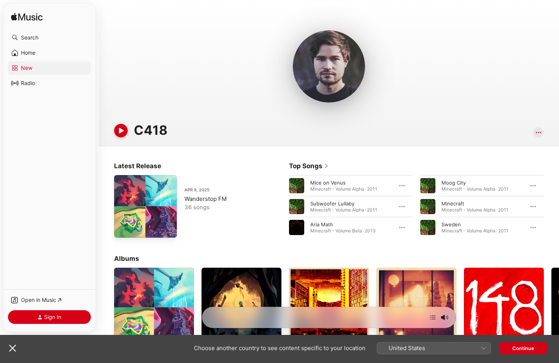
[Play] (121, 130)
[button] (49, 37)
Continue (523, 348)
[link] (309, 166)
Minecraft (452, 203)
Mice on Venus (328, 183)
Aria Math (321, 224)
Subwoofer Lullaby (332, 203)
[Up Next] (432, 317)
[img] (27, 17)
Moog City (453, 183)
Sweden (451, 224)
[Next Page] (551, 206)
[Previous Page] (281, 206)
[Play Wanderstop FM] (123, 228)
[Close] (12, 348)
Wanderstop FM (205, 198)
